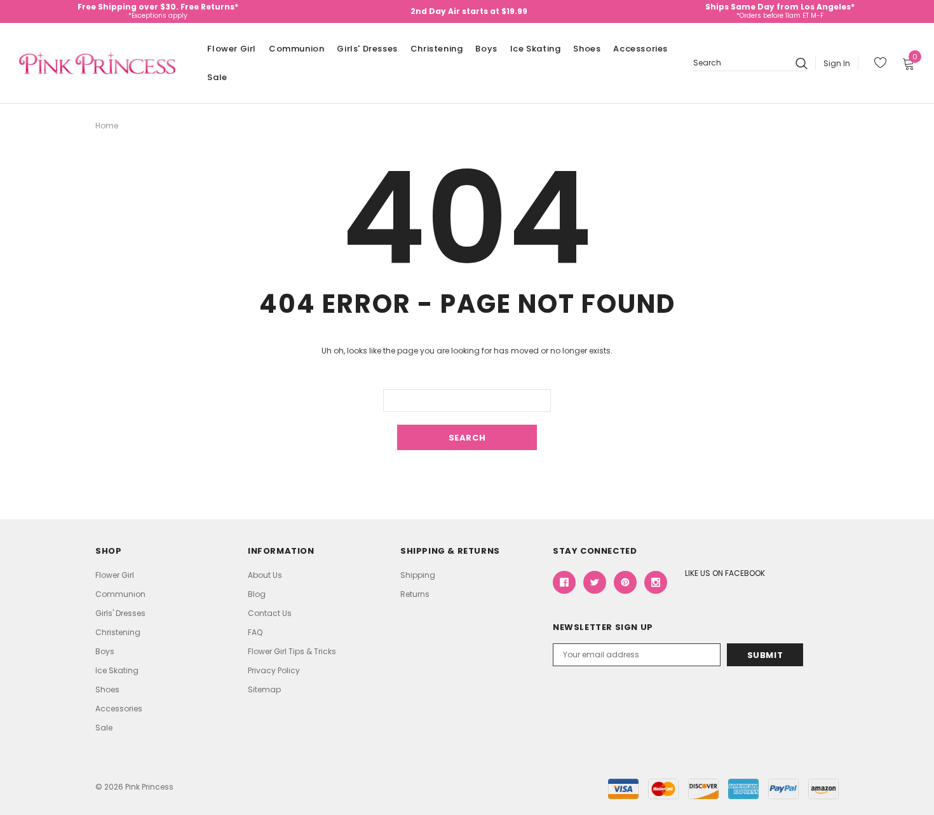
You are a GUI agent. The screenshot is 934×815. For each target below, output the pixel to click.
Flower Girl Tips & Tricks (292, 651)
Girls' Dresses (367, 49)
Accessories (640, 49)
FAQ (255, 632)
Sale (217, 77)
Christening (436, 49)
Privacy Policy (274, 670)
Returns (415, 594)
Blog (257, 594)
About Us (265, 575)
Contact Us (270, 613)
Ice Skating (535, 49)
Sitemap (264, 689)
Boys (486, 49)
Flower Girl (231, 49)
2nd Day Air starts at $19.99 (468, 11)
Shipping (417, 575)
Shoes (586, 49)
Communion (296, 49)
